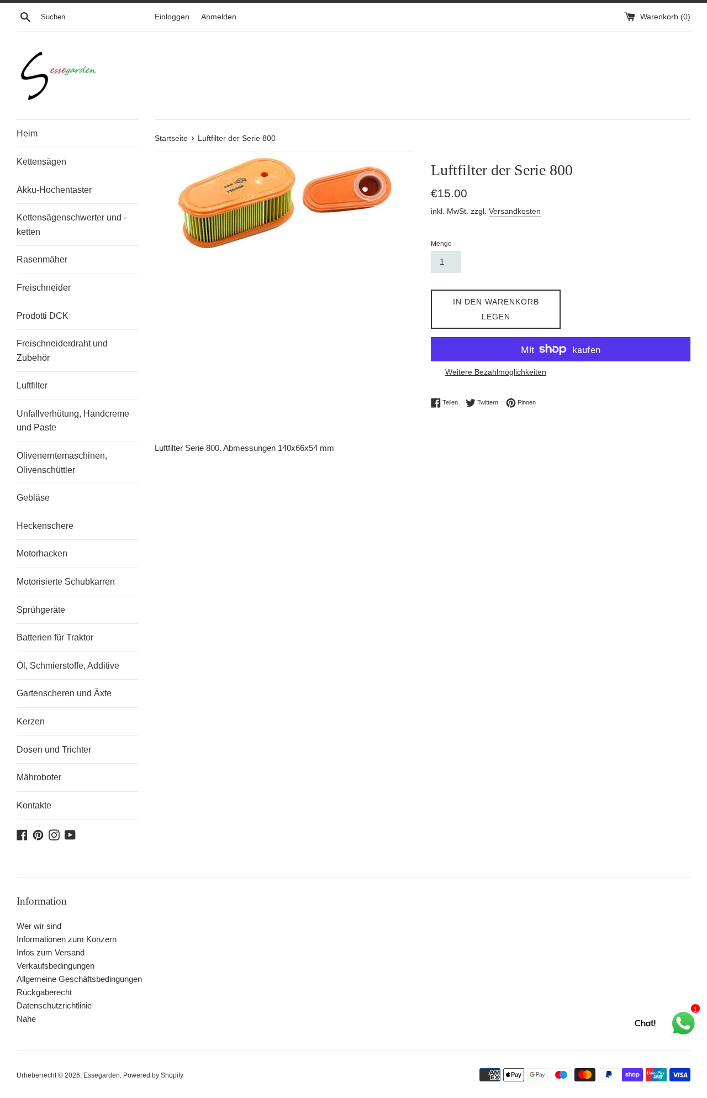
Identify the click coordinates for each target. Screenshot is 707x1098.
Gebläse (33, 497)
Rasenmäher (42, 259)
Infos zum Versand (51, 952)
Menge (441, 244)
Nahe (26, 1018)
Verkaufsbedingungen (55, 965)
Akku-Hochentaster (54, 190)
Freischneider (44, 287)
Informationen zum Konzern (67, 939)
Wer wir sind (39, 926)
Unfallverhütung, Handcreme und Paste (73, 421)
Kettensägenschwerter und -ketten (71, 225)
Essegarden (101, 1075)
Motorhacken (42, 553)
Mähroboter (39, 777)
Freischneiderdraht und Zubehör (62, 351)
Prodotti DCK (42, 316)
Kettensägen (41, 161)
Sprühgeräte (41, 609)
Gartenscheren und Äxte (64, 693)
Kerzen (31, 721)
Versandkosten (515, 211)
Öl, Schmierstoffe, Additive (68, 665)
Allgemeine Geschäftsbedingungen (79, 979)
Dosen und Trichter (54, 749)
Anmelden (218, 17)
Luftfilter (32, 385)
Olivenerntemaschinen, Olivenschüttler (62, 463)
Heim (27, 133)
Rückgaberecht (44, 992)
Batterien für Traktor (55, 637)
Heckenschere (45, 525)
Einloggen (172, 17)
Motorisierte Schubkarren (66, 581)
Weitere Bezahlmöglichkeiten (495, 371)
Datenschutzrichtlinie (54, 1005)
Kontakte (34, 805)
